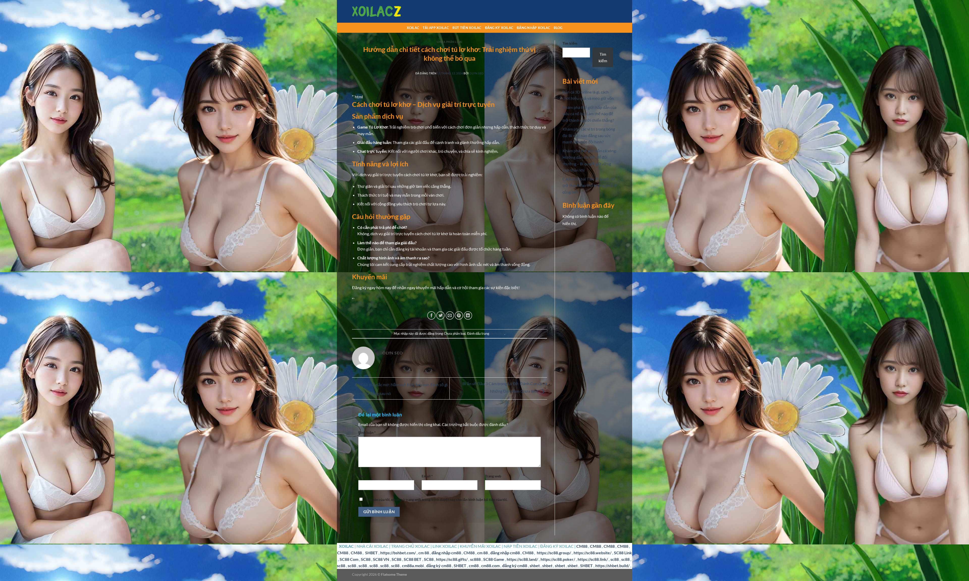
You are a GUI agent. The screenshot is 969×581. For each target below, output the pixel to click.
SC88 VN (381, 559)
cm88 (474, 565)
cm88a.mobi (413, 565)
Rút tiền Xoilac (466, 28)
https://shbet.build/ (612, 565)
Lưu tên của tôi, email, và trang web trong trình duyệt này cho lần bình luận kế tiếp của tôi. (436, 499)
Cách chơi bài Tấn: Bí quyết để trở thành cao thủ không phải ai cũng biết (589, 185)
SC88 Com (349, 559)
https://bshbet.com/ (398, 552)
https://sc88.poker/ (558, 559)
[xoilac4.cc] (377, 11)
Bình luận (367, 432)
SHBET (371, 552)
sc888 (475, 559)
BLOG (558, 28)
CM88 (581, 546)
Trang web (493, 476)
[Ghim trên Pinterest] (459, 315)
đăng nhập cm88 (446, 552)
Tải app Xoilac (436, 28)
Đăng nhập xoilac (533, 28)
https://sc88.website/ (592, 552)
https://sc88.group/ (554, 552)
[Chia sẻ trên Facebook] (431, 315)
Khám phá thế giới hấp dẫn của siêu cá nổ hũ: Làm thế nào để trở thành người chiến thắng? (589, 114)
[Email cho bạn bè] (450, 315)
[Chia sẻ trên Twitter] (440, 315)
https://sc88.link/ (593, 559)
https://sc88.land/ (522, 559)
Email (427, 476)
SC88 (365, 559)
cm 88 (423, 552)
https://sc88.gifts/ (452, 559)
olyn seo (476, 73)
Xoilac (413, 28)
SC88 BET (412, 559)
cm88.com (490, 565)
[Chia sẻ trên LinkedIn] (468, 315)
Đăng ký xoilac (499, 28)
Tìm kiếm (569, 43)
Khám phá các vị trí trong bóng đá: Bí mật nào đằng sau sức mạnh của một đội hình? (588, 135)
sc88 (614, 559)
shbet (535, 565)
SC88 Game (493, 559)
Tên (362, 476)
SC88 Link (623, 552)
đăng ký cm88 (438, 565)
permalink (497, 333)
